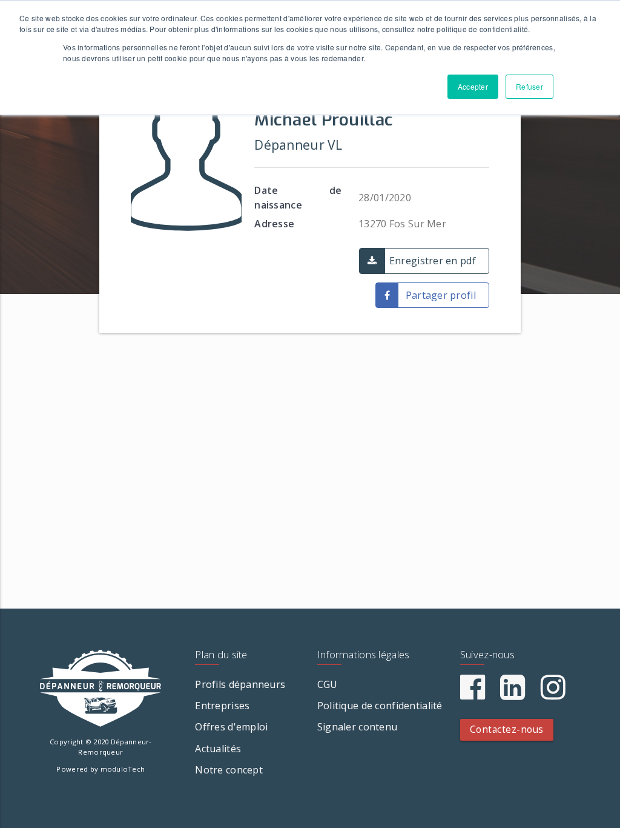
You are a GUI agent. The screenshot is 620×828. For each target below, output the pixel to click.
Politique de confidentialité (380, 705)
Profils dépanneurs (240, 684)
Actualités (218, 748)
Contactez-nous (507, 729)
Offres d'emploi (231, 726)
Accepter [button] (473, 86)
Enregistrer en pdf (432, 260)
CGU (327, 684)
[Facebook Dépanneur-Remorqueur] (472, 694)
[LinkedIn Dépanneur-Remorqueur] (512, 694)
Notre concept (229, 769)
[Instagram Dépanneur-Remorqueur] (553, 694)
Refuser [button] (529, 86)
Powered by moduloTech (100, 768)
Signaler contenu (357, 726)
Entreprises (222, 705)
